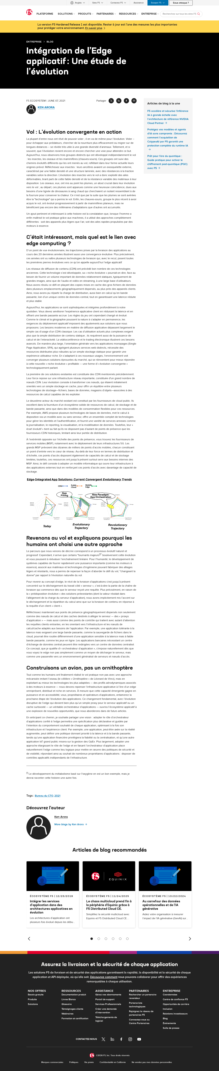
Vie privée (89, 1062)
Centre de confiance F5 (175, 999)
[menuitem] (78, 3)
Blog (165, 1018)
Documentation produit (74, 994)
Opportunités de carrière (176, 1004)
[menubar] (109, 3)
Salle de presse (171, 1028)
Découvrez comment (103, 977)
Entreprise (34, 41)
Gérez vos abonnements (108, 994)
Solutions (33, 1004)
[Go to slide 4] (113, 939)
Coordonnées (170, 994)
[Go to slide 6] (127, 939)
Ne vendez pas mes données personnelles (152, 1062)
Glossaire (67, 1004)
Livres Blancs (69, 999)
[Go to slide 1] (91, 939)
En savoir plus (93, 28)
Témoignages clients (72, 1008)
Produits (32, 999)
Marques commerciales (52, 1062)
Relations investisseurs (175, 1013)
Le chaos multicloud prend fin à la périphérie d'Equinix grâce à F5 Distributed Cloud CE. (109, 905)
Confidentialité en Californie (113, 1062)
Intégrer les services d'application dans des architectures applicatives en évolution (51, 906)
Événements (169, 1023)
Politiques (73, 1062)
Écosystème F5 (98, 896)
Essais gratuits (36, 994)
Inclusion (167, 1008)
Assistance (139, 2)
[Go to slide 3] (106, 939)
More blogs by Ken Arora (69, 824)
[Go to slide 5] (120, 939)
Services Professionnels (108, 1004)
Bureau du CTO (44, 795)
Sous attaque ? (181, 2)
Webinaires (67, 1013)
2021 (57, 795)
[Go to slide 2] (99, 939)
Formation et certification (75, 1018)
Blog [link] (50, 41)
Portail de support (104, 999)
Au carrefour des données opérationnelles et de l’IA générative (161, 905)
